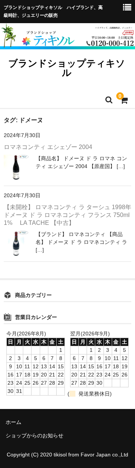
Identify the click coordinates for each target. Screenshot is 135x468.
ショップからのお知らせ (34, 435)
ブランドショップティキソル (66, 68)
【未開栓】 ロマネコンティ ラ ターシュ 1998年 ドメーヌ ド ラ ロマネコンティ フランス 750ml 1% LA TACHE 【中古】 (67, 215)
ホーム (13, 422)
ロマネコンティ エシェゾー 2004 (48, 147)
